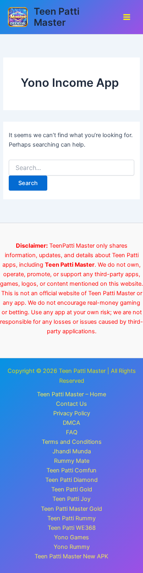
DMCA (71, 422)
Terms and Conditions (72, 441)
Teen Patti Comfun (71, 470)
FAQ (71, 432)
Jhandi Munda (71, 451)
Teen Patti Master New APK (71, 556)
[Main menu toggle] (126, 17)
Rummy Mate (71, 460)
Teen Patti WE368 (72, 527)
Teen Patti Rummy (71, 518)
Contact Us (71, 403)
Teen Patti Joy (71, 498)
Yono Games (71, 537)
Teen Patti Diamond (71, 479)
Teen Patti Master (56, 17)
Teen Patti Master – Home (71, 394)
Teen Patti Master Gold (71, 508)
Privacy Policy (71, 413)
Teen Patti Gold (71, 489)
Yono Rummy (72, 546)
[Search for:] (71, 167)
